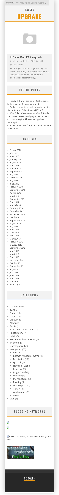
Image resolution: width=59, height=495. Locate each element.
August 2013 (15, 223)
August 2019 (15, 162)
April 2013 (14, 235)
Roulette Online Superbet (22, 339)
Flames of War (20, 365)
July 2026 (14, 153)
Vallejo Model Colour (23, 329)
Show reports (20, 385)
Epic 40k (17, 362)
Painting (17, 382)
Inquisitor (17, 368)
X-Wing (16, 395)
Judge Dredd (19, 372)
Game (13, 313)
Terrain (16, 388)
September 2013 (17, 220)
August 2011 (15, 269)
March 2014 (15, 205)
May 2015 (14, 196)
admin (15, 61)
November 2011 (17, 260)
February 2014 (16, 208)
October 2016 (16, 177)
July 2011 (14, 272)
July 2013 (14, 226)
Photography (16, 332)
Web (12, 398)
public (13, 336)
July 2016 (14, 180)
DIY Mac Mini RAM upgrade (26, 57)
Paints (13, 326)
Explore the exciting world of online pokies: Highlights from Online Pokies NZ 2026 (29, 109)
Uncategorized (17, 345)
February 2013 (16, 241)
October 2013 (16, 217)
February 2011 (16, 284)
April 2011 (14, 278)
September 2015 (17, 189)
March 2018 (15, 168)
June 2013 (14, 229)
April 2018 (14, 165)
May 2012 (14, 254)
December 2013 (17, 211)
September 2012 (17, 247)
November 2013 (17, 214)
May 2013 (14, 232)
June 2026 (14, 156)
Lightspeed (15, 319)
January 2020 (16, 159)
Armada (17, 352)
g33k (41, 61)
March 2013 (15, 238)
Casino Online (17, 306)
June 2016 (14, 183)
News (13, 322)
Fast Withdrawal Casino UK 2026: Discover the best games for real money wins (28, 102)
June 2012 (14, 251)
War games (16, 349)
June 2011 (14, 275)
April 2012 (14, 257)
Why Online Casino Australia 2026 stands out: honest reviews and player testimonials (28, 115)
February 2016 (16, 186)
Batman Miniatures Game (26, 355)
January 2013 (16, 244)
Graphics (14, 316)
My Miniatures (20, 378)
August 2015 (15, 192)
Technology (16, 342)
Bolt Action (18, 359)
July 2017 (14, 174)
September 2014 (17, 199)
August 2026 (15, 150)
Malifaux (17, 375)
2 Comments (18, 64)
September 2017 (17, 171)
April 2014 (14, 202)
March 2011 (15, 281)
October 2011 (16, 263)
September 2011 (17, 266)
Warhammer (19, 392)
